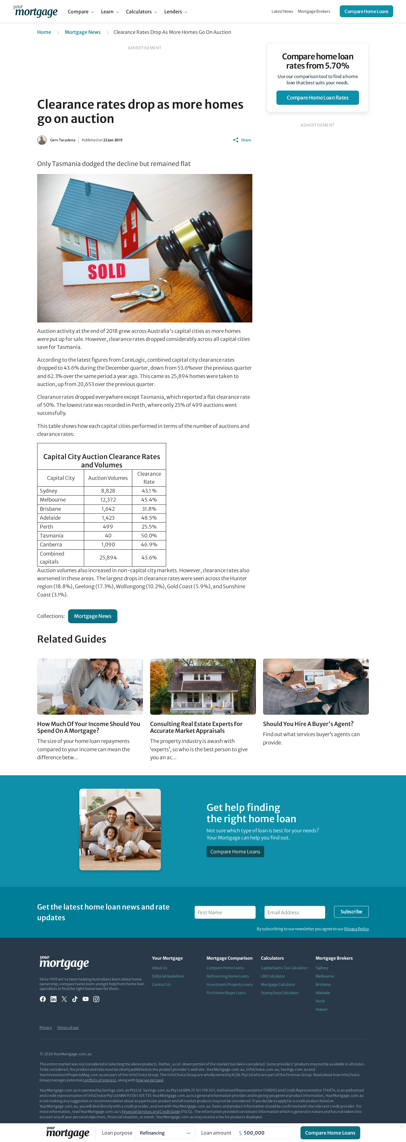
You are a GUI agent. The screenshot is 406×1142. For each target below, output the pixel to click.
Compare (78, 12)
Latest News (282, 11)
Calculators (139, 12)
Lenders (173, 12)
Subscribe (351, 912)
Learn (107, 12)
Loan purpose (117, 1133)
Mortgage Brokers (314, 11)
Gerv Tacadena (62, 140)
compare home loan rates (317, 97)
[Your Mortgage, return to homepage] (35, 11)
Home (44, 32)
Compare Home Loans (366, 11)
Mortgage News (83, 32)
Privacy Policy (356, 928)
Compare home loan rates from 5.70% (318, 61)
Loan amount (216, 1133)
